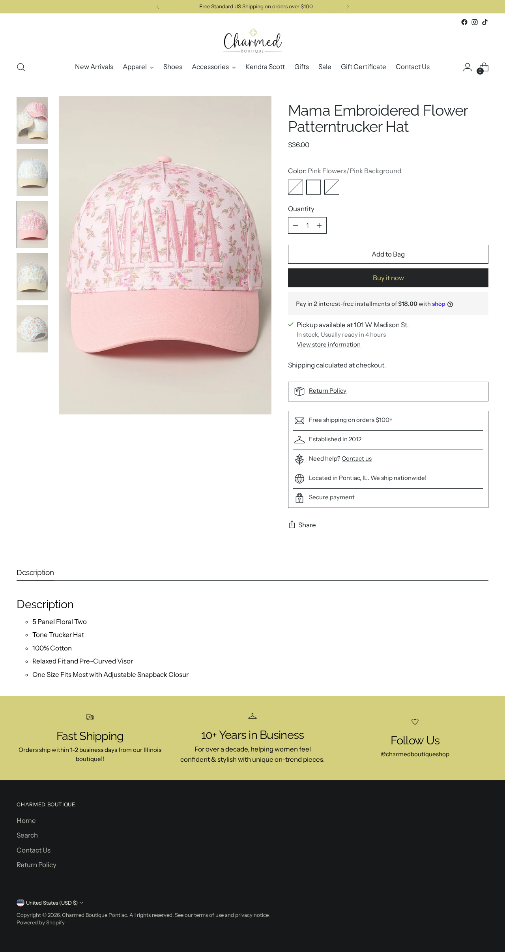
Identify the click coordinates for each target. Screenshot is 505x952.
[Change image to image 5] (32, 328)
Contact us (357, 458)
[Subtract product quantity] (295, 225)
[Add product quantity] (319, 225)
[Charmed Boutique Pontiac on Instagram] (474, 22)
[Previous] (157, 6)
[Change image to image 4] (32, 276)
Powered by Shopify (41, 922)
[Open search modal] (21, 67)
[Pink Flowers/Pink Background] (313, 187)
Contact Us (33, 850)
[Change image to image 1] (32, 120)
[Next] (347, 6)
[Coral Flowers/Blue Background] (331, 187)
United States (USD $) (52, 903)
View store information (329, 344)
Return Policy (327, 390)
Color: (344, 171)
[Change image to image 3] (32, 224)
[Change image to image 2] (32, 172)
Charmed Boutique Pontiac (94, 915)
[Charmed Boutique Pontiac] (252, 41)
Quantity (301, 209)
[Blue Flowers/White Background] (295, 187)
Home (26, 821)
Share (307, 525)
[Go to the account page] (467, 67)
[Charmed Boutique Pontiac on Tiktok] (484, 22)
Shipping (301, 365)
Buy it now (388, 278)
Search (27, 835)
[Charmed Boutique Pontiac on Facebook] (464, 22)
